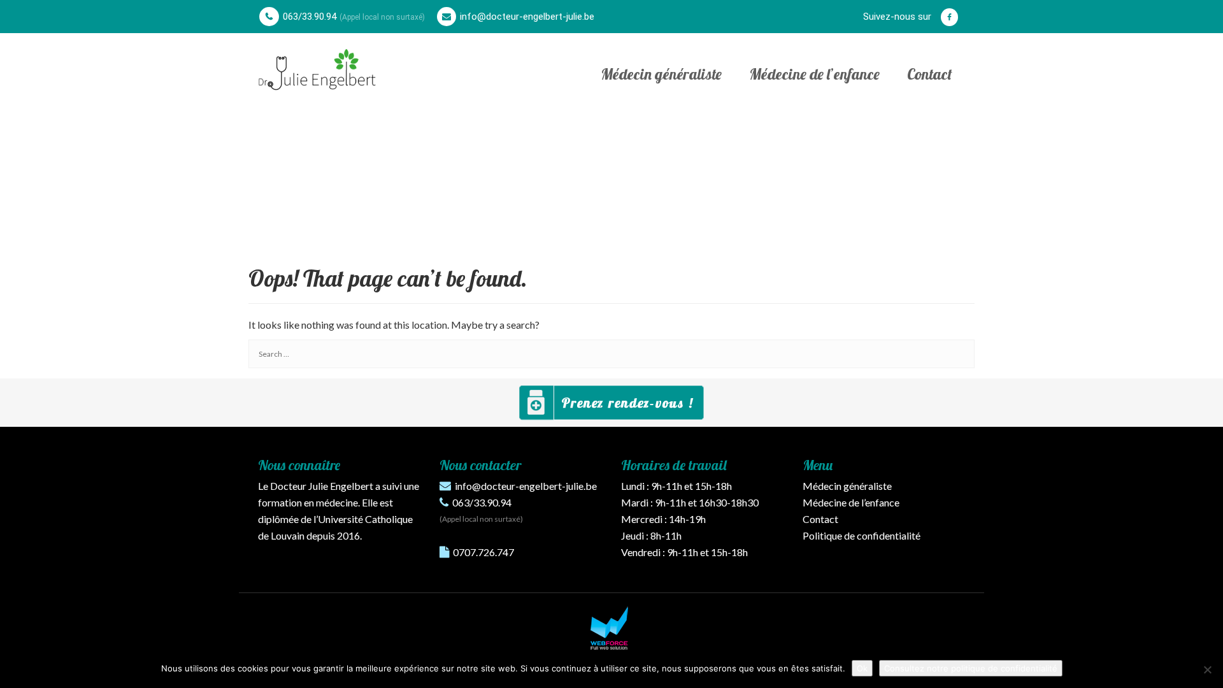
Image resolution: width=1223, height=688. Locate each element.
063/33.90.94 (309, 16)
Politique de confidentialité (861, 535)
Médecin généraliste (661, 73)
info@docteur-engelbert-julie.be (527, 16)
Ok (862, 668)
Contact (929, 73)
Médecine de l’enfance (814, 73)
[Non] (1207, 669)
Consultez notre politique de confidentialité (970, 668)
